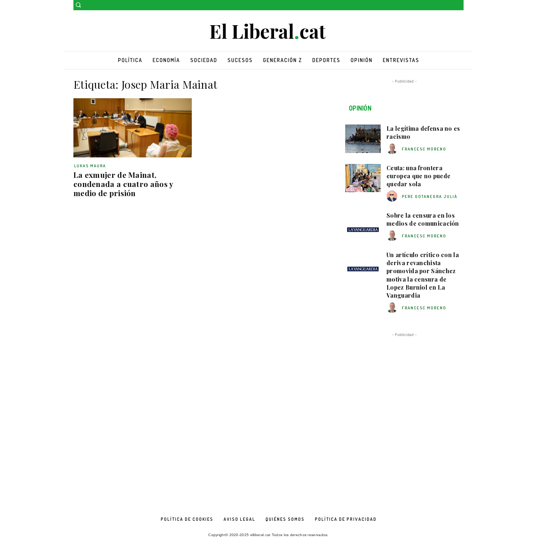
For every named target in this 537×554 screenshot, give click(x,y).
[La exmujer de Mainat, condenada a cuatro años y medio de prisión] (132, 127)
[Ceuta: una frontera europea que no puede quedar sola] (363, 178)
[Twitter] (459, 5)
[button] (78, 4)
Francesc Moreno (424, 149)
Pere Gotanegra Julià (429, 196)
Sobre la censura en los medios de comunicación (422, 219)
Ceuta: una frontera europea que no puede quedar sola (418, 176)
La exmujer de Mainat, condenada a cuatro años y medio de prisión (123, 183)
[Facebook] (449, 5)
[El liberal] (268, 31)
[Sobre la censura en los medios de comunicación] (363, 225)
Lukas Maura (90, 165)
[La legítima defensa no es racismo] (363, 139)
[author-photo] (393, 148)
